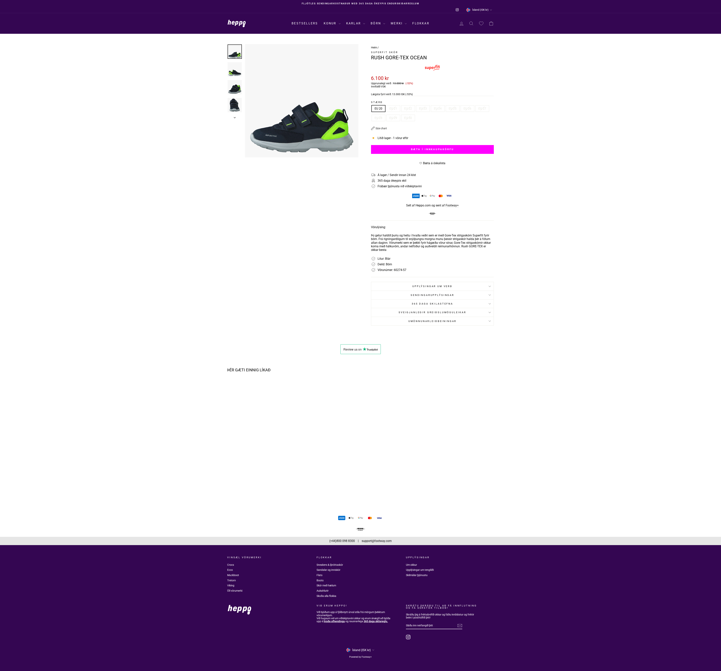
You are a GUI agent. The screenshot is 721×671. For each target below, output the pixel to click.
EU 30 (408, 118)
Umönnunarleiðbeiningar (432, 321)
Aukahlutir (323, 590)
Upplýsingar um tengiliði (420, 569)
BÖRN (376, 23)
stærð (377, 102)
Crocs (230, 564)
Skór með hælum (326, 585)
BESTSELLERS (305, 23)
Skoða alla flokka (326, 595)
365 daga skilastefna (432, 303)
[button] (379, 128)
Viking (230, 585)
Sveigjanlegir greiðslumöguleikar (432, 312)
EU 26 (467, 108)
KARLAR (354, 23)
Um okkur (411, 564)
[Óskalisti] (481, 23)
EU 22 (408, 108)
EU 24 (438, 108)
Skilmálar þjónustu (417, 575)
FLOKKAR (420, 23)
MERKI (397, 23)
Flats (319, 575)
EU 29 (393, 118)
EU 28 (378, 118)
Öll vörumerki (234, 590)
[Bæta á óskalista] (286, 385)
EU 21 (393, 108)
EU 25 (452, 108)
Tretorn (231, 580)
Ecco (230, 569)
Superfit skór (384, 52)
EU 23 (423, 108)
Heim (374, 47)
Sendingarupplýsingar (432, 295)
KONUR (331, 23)
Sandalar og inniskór (328, 569)
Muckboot (233, 575)
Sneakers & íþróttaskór (330, 564)
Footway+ (452, 205)
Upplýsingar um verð (432, 286)
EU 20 (378, 108)
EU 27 (482, 108)
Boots (320, 580)
